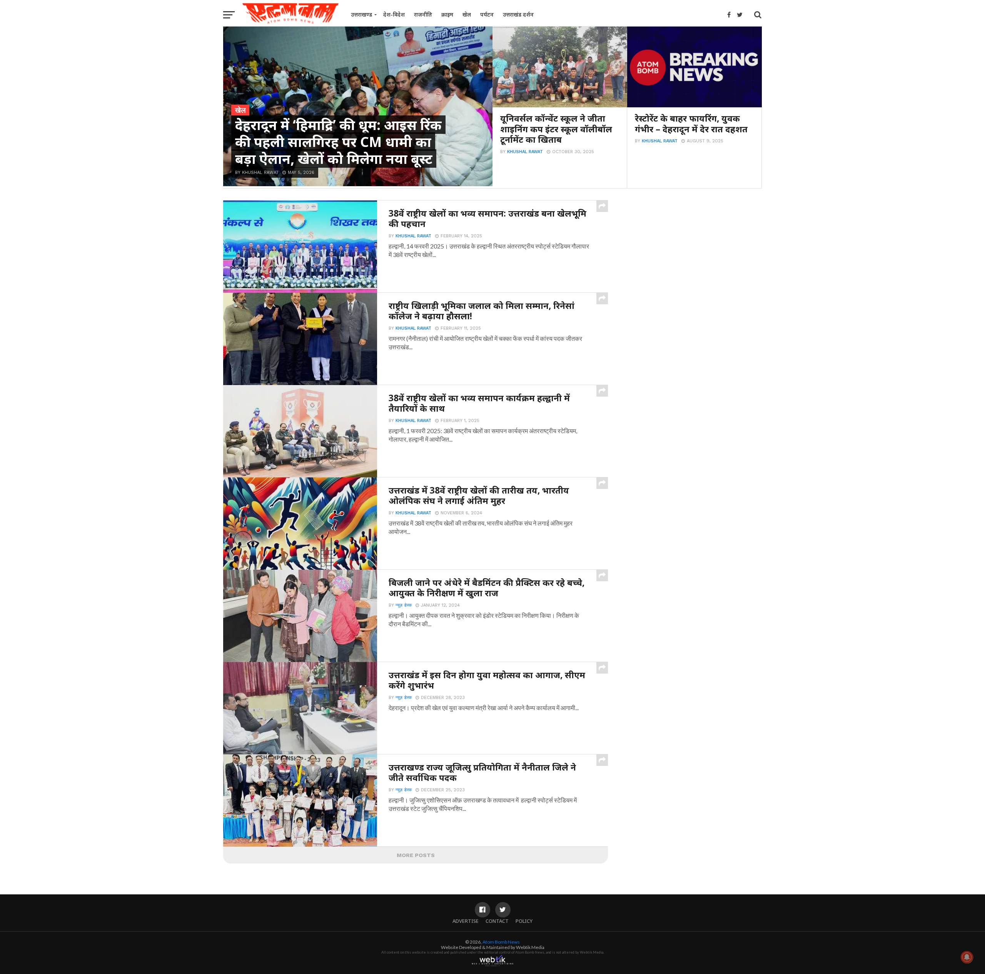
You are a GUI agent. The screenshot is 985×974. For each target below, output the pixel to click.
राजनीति (423, 14)
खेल (466, 14)
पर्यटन (487, 14)
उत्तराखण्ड (361, 14)
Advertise (465, 920)
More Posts (416, 855)
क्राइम (447, 14)
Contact (497, 920)
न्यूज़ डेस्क (404, 605)
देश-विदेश (394, 14)
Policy (524, 920)
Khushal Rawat (525, 151)
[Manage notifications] (967, 957)
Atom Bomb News (501, 942)
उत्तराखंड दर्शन (518, 14)
